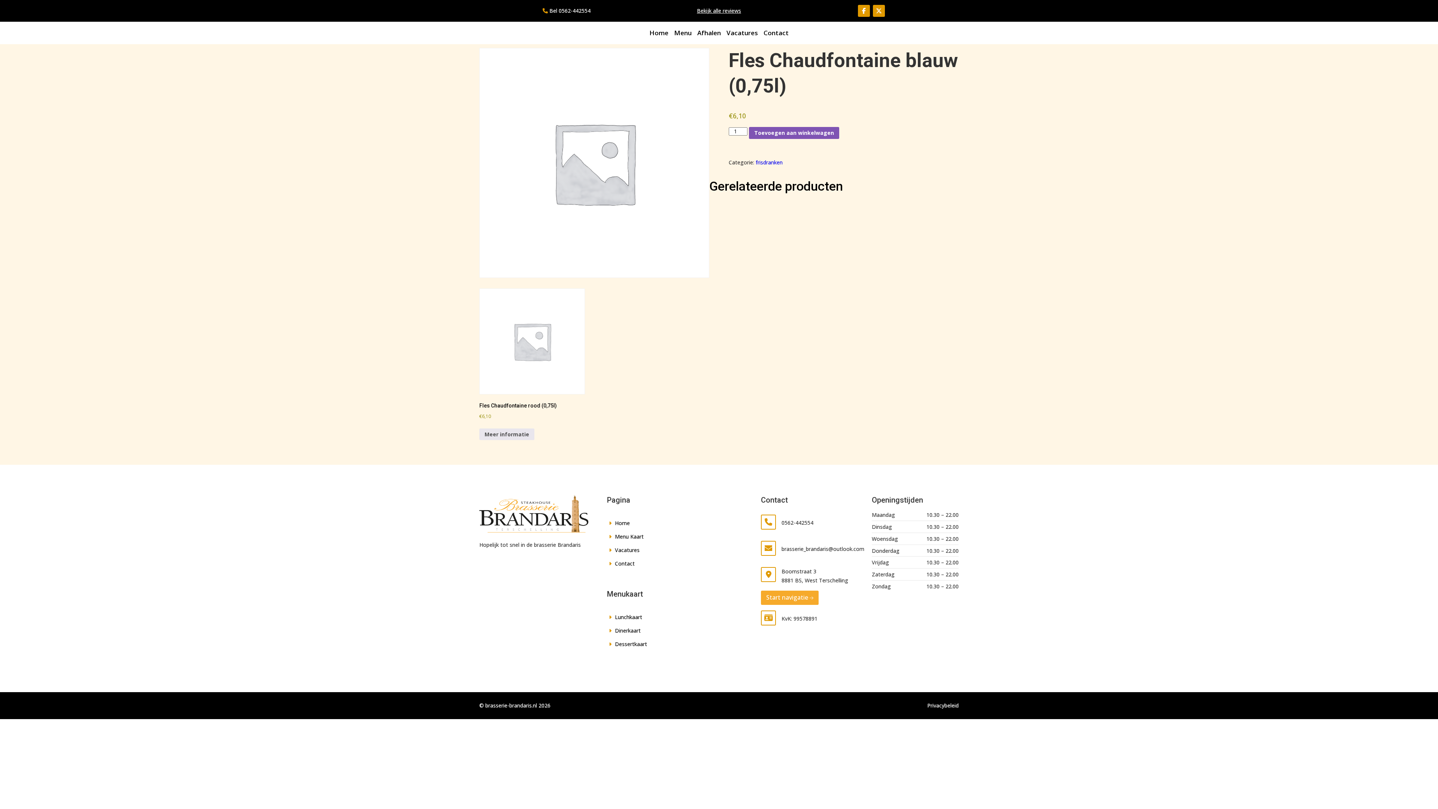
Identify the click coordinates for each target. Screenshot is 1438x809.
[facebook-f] (864, 11)
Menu (683, 32)
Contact (776, 32)
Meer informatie (507, 434)
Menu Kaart (629, 536)
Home (658, 32)
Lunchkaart (628, 617)
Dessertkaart (631, 644)
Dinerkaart (628, 630)
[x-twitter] (879, 11)
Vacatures (742, 32)
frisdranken (769, 162)
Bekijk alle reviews (719, 10)
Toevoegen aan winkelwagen (794, 132)
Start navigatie (787, 597)
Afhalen (709, 32)
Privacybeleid (943, 705)
